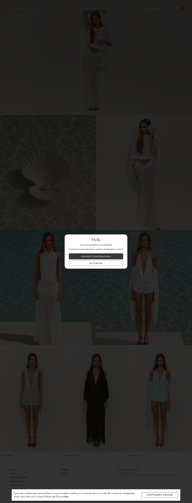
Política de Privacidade (56, 496)
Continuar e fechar (159, 495)
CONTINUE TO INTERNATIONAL (96, 256)
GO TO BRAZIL (96, 263)
